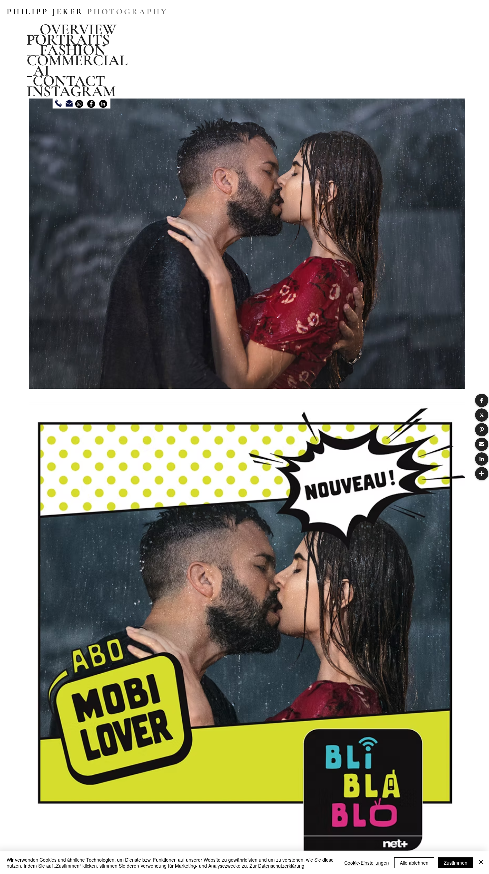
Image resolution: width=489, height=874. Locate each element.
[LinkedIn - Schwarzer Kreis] (103, 104)
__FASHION (66, 50)
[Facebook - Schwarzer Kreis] (91, 104)
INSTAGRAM (71, 91)
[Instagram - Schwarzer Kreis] (79, 104)
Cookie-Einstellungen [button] (366, 862)
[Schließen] (481, 863)
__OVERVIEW (71, 29)
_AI (38, 71)
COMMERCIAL (77, 60)
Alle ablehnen (414, 862)
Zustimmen (455, 862)
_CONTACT (66, 81)
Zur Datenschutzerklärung (276, 865)
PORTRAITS (68, 40)
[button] (481, 400)
